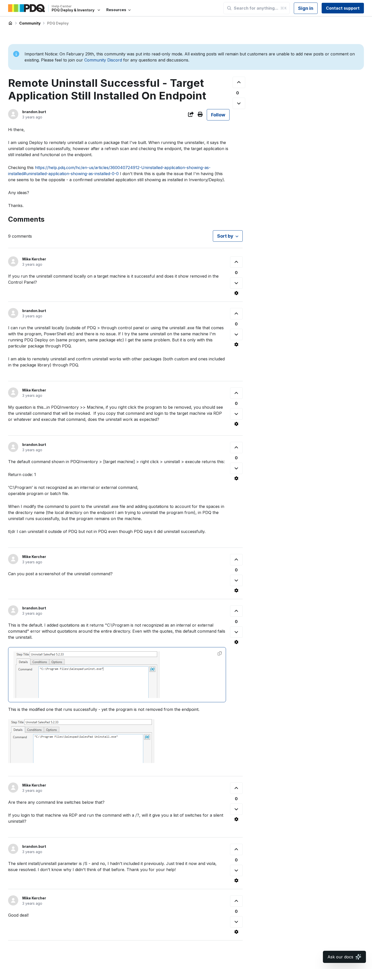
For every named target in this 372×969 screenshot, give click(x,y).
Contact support (343, 8)
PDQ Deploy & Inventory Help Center (10, 23)
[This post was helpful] (239, 82)
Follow (218, 114)
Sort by (225, 236)
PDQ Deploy (58, 23)
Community (29, 23)
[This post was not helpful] (239, 103)
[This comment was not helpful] (236, 283)
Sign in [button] (305, 8)
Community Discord (103, 60)
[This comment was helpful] (236, 262)
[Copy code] (220, 653)
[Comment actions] (236, 293)
